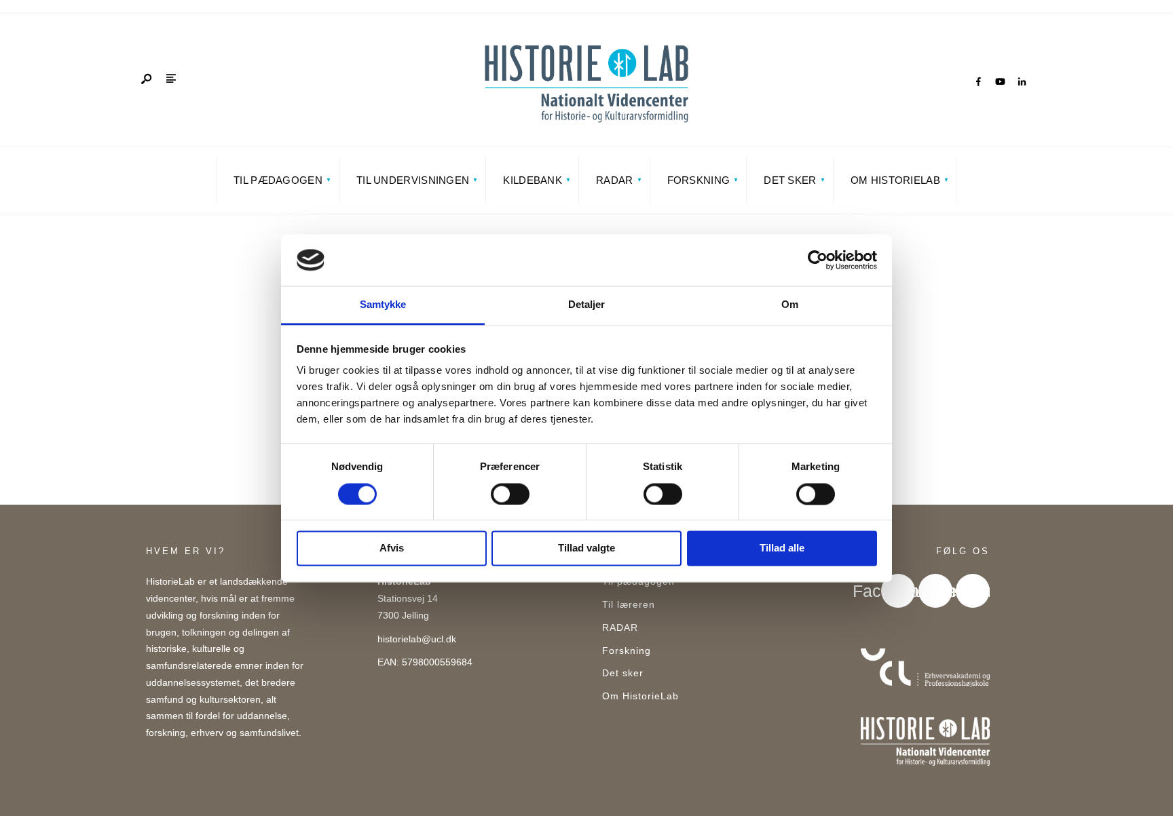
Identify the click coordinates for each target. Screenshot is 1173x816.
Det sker (790, 180)
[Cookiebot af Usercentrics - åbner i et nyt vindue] (817, 260)
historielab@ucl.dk (416, 639)
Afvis (391, 548)
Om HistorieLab (895, 180)
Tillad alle (782, 548)
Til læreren (628, 605)
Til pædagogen (278, 180)
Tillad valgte (586, 548)
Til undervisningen (412, 180)
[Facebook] (978, 82)
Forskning (698, 180)
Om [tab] (789, 305)
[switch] (510, 494)
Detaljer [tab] (587, 305)
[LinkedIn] (1021, 82)
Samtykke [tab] (383, 305)
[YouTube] (1000, 82)
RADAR (614, 180)
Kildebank (532, 180)
